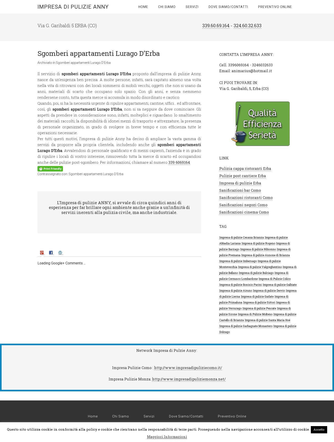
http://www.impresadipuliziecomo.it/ (188, 367)
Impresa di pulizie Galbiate (280, 284)
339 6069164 (179, 162)
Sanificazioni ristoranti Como (246, 197)
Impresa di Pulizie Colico (275, 279)
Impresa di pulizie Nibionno (258, 249)
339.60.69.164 (215, 25)
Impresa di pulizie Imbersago (238, 261)
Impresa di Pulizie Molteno (255, 314)
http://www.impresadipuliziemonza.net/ (189, 379)
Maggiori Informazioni (167, 436)
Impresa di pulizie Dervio (269, 290)
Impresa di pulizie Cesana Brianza (241, 237)
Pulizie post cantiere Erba (242, 175)
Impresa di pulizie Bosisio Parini (240, 284)
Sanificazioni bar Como (240, 190)
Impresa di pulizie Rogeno (258, 243)
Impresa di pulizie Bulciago (256, 273)
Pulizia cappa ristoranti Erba (245, 168)
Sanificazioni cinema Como (244, 212)
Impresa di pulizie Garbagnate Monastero (245, 326)
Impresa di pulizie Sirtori (259, 302)
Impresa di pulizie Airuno (235, 290)
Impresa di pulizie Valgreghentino (260, 267)
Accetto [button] (319, 429)
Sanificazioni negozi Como (243, 204)
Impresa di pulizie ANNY (73, 7)
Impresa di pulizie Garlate (257, 296)
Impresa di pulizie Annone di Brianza (265, 255)
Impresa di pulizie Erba (240, 183)
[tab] (42, 252)
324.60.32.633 (248, 25)
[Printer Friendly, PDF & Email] (50, 168)
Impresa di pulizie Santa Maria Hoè (267, 320)
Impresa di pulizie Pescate (259, 308)
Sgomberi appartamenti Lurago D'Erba (83, 63)
